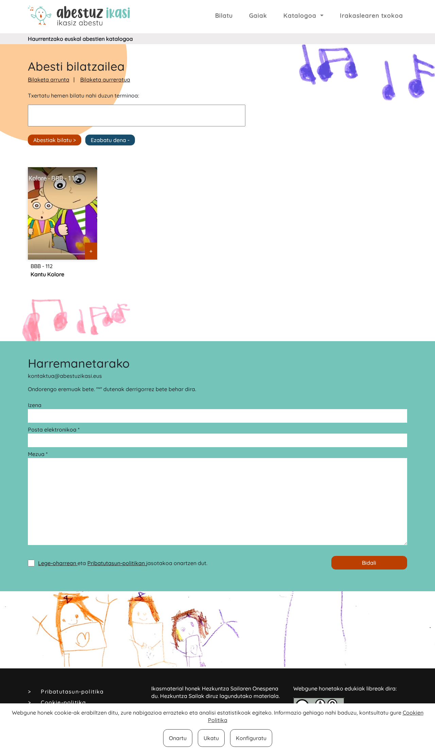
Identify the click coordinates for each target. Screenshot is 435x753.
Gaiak (258, 15)
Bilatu (224, 15)
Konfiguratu (251, 738)
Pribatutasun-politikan (116, 563)
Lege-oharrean (57, 563)
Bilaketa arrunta (48, 79)
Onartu (178, 738)
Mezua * (38, 454)
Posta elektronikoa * (54, 429)
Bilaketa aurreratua (105, 79)
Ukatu (211, 738)
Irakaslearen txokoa (371, 15)
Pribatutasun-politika (72, 691)
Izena (34, 405)
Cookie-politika (63, 702)
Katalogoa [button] (300, 15)
